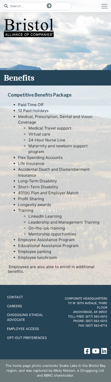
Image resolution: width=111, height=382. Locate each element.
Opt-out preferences (27, 338)
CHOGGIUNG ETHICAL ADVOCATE (25, 317)
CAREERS (14, 306)
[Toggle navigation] (104, 6)
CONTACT (15, 297)
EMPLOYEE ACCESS (23, 329)
